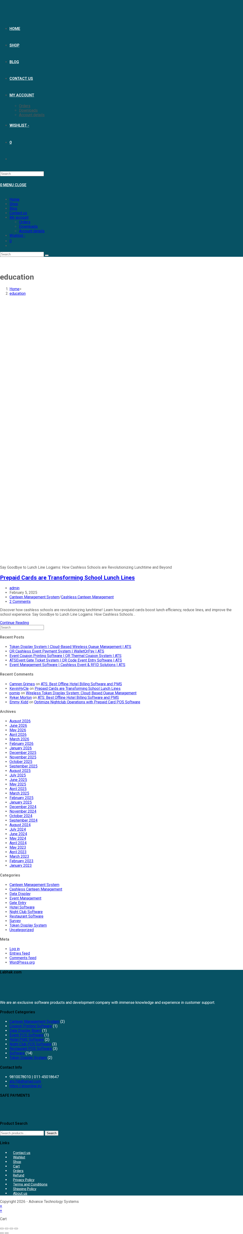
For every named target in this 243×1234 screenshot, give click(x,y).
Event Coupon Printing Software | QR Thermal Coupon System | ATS (65, 655)
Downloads (28, 226)
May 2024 (17, 838)
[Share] (11, 1228)
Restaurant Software (26, 916)
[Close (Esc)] (16, 1228)
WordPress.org (22, 962)
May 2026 (17, 730)
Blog (13, 208)
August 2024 (20, 825)
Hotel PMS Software (26, 1039)
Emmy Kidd (18, 702)
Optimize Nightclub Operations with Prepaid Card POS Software (87, 702)
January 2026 (20, 748)
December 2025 (22, 752)
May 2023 (17, 847)
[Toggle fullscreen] (7, 1228)
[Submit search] (47, 255)
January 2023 (20, 865)
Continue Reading (14, 622)
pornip (14, 693)
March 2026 (19, 739)
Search (51, 1133)
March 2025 (19, 793)
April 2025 (18, 788)
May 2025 (17, 784)
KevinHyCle (19, 688)
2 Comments (20, 601)
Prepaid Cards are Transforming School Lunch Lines (67, 577)
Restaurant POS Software (30, 1048)
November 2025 (22, 757)
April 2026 (18, 734)
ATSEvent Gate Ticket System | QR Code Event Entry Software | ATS (65, 660)
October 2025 (20, 761)
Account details (32, 231)
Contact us (18, 213)
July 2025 (17, 775)
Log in (14, 949)
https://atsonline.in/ (25, 1086)
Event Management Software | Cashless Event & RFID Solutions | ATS (67, 664)
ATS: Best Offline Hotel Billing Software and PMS (81, 684)
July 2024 (17, 829)
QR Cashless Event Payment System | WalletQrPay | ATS (56, 651)
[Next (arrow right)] (7, 1233)
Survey (15, 921)
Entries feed (19, 953)
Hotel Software (22, 907)
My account (18, 217)
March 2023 (19, 856)
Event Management (25, 898)
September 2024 (23, 820)
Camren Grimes (22, 684)
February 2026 (21, 743)
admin (14, 588)
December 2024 (22, 807)
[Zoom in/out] (2, 1228)
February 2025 (21, 798)
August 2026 (20, 721)
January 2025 (20, 802)
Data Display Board (25, 1030)
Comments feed (22, 958)
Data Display (20, 893)
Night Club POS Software (30, 1044)
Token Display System (28, 925)
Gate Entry (17, 902)
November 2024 (22, 811)
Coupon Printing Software (30, 1026)
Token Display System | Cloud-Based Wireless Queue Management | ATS (70, 646)
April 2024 (18, 843)
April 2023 (18, 852)
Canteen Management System (34, 597)
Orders (24, 222)
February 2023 (21, 861)
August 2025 (20, 770)
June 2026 (18, 725)
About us (20, 1193)
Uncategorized (21, 930)
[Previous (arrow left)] (2, 1233)
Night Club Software (26, 912)
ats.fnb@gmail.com (25, 1081)
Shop (13, 204)
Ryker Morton (20, 697)
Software (17, 1053)
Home (14, 199)
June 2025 (18, 779)
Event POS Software (26, 1035)
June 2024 (18, 834)
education (17, 293)
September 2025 (23, 766)
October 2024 (20, 816)
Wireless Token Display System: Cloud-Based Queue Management (81, 693)
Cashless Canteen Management (87, 597)
